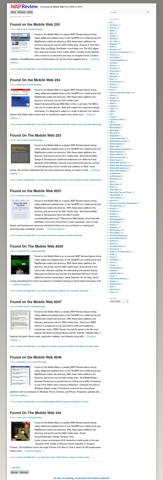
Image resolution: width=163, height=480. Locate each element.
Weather (113, 281)
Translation (114, 259)
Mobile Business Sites (118, 141)
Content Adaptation (117, 60)
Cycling (113, 63)
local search (57, 124)
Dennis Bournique (35, 29)
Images (113, 117)
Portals (112, 208)
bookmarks (46, 180)
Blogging (51, 401)
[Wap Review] (24, 6)
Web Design (85, 69)
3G (111, 22)
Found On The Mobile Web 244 (35, 412)
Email (112, 79)
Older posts (15, 467)
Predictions (114, 211)
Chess (44, 124)
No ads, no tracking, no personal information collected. (82, 478)
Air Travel (113, 25)
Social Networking (117, 238)
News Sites (66, 124)
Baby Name (46, 457)
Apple (112, 30)
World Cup (114, 289)
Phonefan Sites (116, 206)
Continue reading (56, 228)
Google (113, 98)
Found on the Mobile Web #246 (36, 357)
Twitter (86, 180)
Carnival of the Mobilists (119, 52)
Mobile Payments (116, 152)
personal (113, 200)
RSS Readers (115, 222)
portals (64, 346)
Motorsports (114, 179)
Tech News (71, 69)
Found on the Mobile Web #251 (36, 190)
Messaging (114, 130)
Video (112, 276)
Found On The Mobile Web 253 (35, 135)
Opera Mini (114, 189)
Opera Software (116, 197)
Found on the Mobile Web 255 (35, 24)
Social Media (79, 346)
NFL (68, 291)
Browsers (113, 49)
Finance (113, 87)
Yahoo (112, 292)
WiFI (111, 286)
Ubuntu (96, 346)
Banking (45, 69)
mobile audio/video (117, 138)
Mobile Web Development (120, 165)
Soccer (80, 124)
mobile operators (60, 69)
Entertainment (52, 291)
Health (112, 103)
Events (112, 84)
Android (113, 28)
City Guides (114, 57)
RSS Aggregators (116, 219)
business (53, 346)
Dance (53, 457)
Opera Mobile (115, 195)
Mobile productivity (117, 157)
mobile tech (62, 291)
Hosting (113, 106)
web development (95, 180)
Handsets (113, 100)
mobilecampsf (115, 176)
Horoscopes (65, 401)
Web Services (115, 284)
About (30, 12)
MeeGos (65, 457)
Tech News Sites (116, 246)
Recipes (113, 214)
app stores (45, 346)
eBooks (53, 180)
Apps (112, 33)
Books (112, 46)
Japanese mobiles (117, 119)
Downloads (114, 71)
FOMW (49, 124)
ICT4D (59, 180)
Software (113, 240)
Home (13, 12)
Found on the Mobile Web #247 (36, 301)
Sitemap (14, 472)
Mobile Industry (116, 143)
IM (111, 114)
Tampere (72, 457)
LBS (111, 122)
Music (112, 181)
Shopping (114, 227)
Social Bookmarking (118, 235)
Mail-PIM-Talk (115, 125)
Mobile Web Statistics (118, 170)
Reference (114, 216)
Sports (112, 243)
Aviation (113, 36)
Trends (112, 265)
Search (112, 224)
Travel (78, 69)
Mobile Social (115, 160)
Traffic (112, 254)
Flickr (112, 89)
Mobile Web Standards (119, 168)
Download (24, 472)
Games (51, 69)
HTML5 (59, 457)
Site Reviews (115, 230)
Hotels (112, 108)
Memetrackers (115, 127)
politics (64, 180)
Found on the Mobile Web (26, 69)
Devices (113, 65)
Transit (112, 257)
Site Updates (115, 232)
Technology (114, 249)
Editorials (113, 76)
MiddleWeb (114, 135)
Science (74, 124)
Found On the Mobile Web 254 (35, 79)
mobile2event (115, 173)
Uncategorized (115, 268)
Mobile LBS (114, 146)
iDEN (112, 111)
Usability (113, 270)
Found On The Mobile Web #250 (36, 246)
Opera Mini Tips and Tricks (120, 192)
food (59, 346)
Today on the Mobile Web (120, 251)
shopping (60, 235)
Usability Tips (115, 273)
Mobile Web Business (118, 162)
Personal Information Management (123, 203)
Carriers (113, 54)
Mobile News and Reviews (120, 149)
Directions (114, 68)
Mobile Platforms (116, 154)
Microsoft (113, 133)
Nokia (112, 187)
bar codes (114, 41)
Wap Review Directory (118, 278)
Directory (21, 12)
